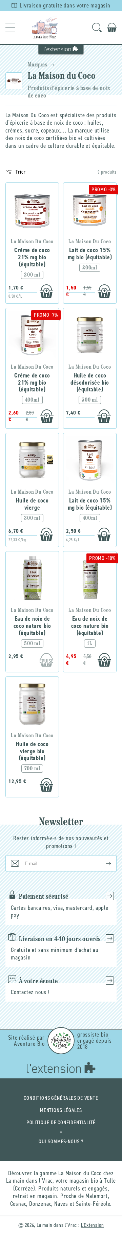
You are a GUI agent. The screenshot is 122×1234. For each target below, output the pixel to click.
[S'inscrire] (103, 863)
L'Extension (92, 1225)
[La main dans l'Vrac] (44, 27)
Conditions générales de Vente (61, 1097)
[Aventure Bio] (61, 1040)
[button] (10, 27)
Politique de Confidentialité (61, 1122)
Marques (37, 65)
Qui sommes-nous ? (61, 1141)
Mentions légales (61, 1110)
